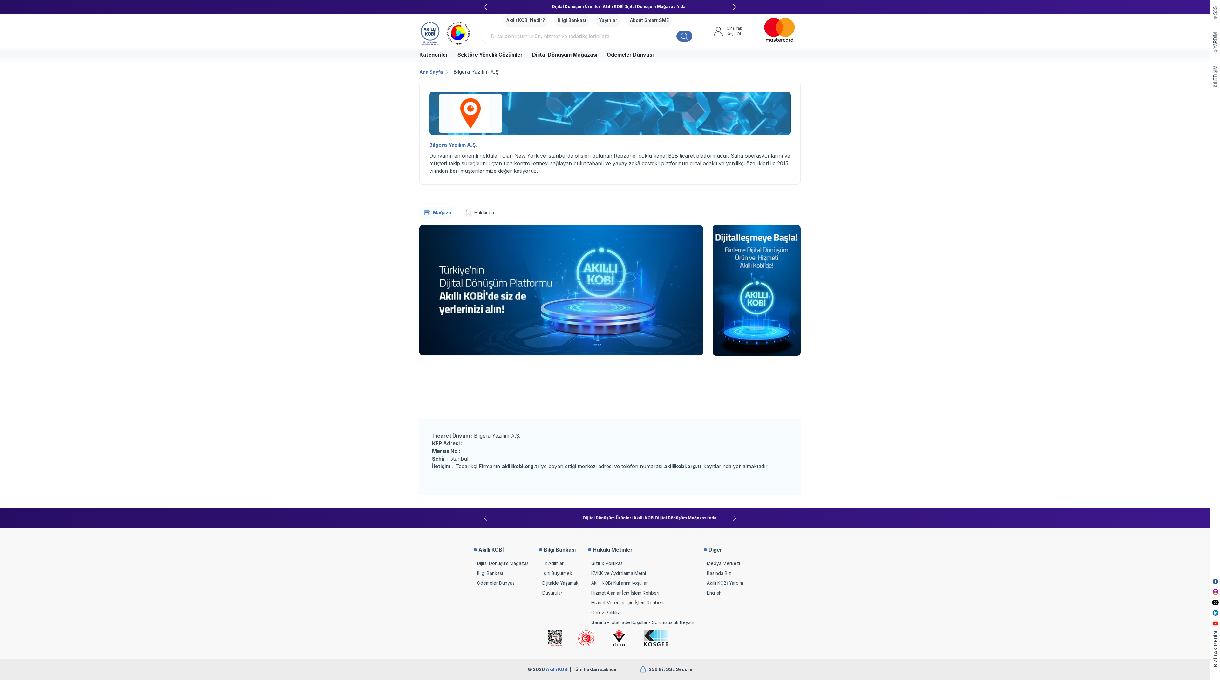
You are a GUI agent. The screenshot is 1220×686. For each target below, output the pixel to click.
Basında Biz (719, 573)
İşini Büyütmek (557, 573)
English (714, 592)
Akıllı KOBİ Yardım (725, 583)
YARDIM (1215, 40)
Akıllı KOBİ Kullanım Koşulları (620, 583)
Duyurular (552, 592)
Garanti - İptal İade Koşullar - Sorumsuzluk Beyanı (642, 622)
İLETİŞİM (1215, 75)
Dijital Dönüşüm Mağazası (564, 54)
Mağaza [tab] (442, 212)
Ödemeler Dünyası (630, 54)
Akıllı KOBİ (557, 669)
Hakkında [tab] (484, 212)
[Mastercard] (779, 30)
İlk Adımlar (553, 563)
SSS (1215, 10)
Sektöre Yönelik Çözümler (490, 54)
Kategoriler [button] (433, 54)
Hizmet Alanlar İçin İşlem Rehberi (625, 592)
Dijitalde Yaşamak (560, 583)
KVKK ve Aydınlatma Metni (618, 573)
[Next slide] (734, 7)
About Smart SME (649, 20)
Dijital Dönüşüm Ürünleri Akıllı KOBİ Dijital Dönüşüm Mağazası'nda (610, 6)
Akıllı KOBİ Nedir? (525, 20)
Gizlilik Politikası (607, 563)
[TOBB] (458, 32)
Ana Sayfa (431, 72)
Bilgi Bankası (572, 20)
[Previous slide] (485, 7)
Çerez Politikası (607, 612)
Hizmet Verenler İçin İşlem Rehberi (627, 602)
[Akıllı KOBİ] (430, 32)
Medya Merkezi (723, 563)
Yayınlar (608, 20)
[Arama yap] (684, 36)
